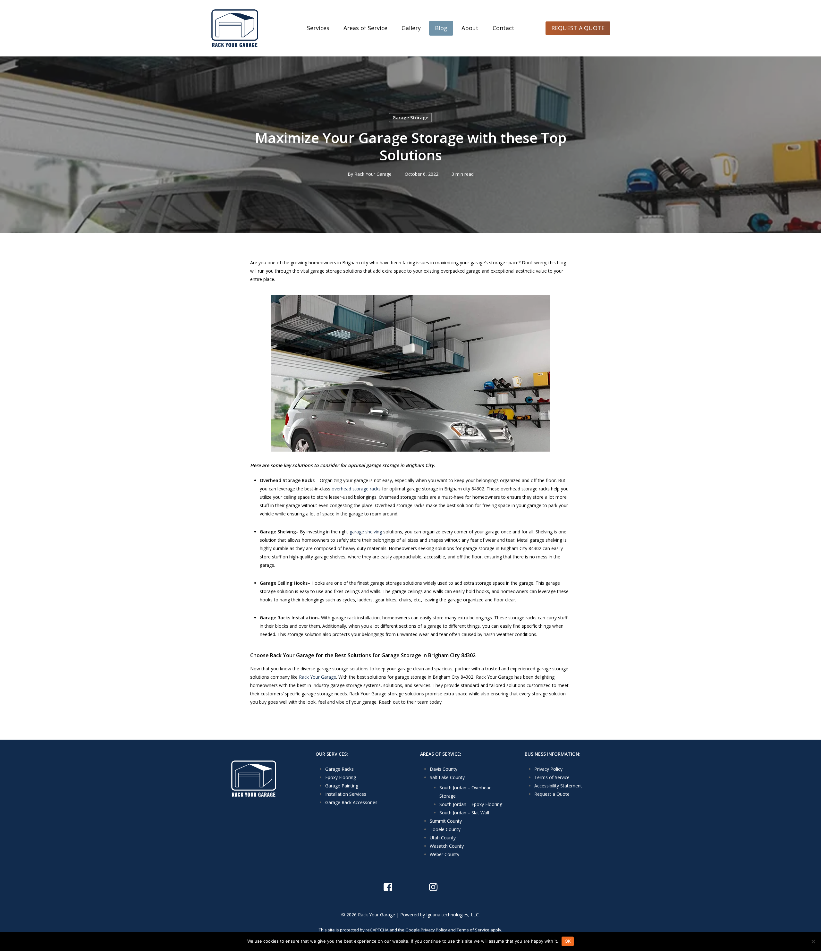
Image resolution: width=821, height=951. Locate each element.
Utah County (443, 838)
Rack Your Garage (373, 174)
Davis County (443, 769)
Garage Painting (341, 786)
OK (568, 941)
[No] (813, 941)
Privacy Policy (548, 769)
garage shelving (366, 532)
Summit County (446, 821)
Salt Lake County (447, 777)
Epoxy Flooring (340, 777)
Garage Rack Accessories (351, 802)
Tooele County (445, 829)
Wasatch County (447, 846)
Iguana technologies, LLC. (453, 915)
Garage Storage (410, 118)
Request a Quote (552, 794)
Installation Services (345, 794)
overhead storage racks (356, 489)
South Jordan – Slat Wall (464, 813)
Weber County (444, 854)
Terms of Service (552, 777)
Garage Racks (339, 769)
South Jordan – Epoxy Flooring (470, 804)
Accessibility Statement (558, 786)
